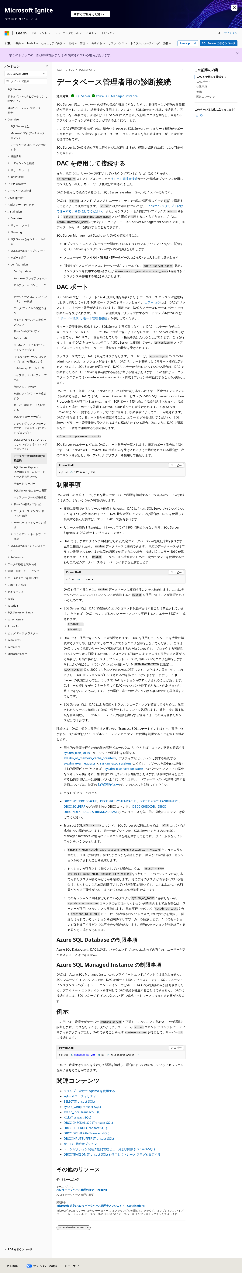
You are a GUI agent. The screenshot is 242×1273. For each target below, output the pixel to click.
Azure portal (188, 43)
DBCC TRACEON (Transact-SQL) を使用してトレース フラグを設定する (112, 1154)
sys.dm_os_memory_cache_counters (90, 758)
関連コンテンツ (205, 96)
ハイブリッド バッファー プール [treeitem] (30, 377)
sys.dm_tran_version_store (124, 769)
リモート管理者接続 (124, 179)
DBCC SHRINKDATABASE (100, 812)
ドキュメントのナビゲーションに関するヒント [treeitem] (27, 99)
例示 (199, 91)
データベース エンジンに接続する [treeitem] (28, 147)
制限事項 (201, 86)
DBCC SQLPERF (74, 806)
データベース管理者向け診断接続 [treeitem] (29, 458)
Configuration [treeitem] (22, 271)
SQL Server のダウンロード (218, 43)
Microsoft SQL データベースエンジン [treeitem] (28, 135)
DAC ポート (203, 81)
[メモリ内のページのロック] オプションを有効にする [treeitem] (30, 359)
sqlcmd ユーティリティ (80, 1096)
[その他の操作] (182, 70)
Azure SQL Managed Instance (116, 96)
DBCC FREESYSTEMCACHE (118, 801)
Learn (60, 69)
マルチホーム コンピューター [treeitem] (30, 287)
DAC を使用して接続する (211, 76)
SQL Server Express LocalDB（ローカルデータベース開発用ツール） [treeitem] (29, 472)
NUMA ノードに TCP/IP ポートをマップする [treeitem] (29, 347)
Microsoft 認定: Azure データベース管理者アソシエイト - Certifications (101, 1205)
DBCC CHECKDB (143, 806)
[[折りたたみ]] (47, 66)
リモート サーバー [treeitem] (25, 483)
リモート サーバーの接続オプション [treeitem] (30, 322)
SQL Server (85, 69)
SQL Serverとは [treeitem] (20, 126)
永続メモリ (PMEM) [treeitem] (25, 386)
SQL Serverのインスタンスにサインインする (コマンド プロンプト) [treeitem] (30, 444)
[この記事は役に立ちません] (201, 115)
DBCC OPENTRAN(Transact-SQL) (86, 1133)
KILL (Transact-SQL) (77, 1117)
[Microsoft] (7, 33)
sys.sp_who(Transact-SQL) (82, 1107)
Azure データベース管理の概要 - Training (82, 1189)
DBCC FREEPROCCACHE (80, 801)
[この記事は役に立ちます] (197, 115)
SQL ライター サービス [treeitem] (27, 416)
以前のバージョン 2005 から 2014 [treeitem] (25, 110)
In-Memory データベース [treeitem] (29, 368)
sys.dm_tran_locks (77, 753)
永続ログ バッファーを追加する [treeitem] (30, 396)
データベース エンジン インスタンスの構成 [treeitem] (30, 299)
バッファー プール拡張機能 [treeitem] (30, 497)
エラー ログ (152, 302)
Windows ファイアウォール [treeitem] (30, 278)
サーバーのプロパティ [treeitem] (27, 331)
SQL (71, 69)
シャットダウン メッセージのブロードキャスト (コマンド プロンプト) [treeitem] (30, 428)
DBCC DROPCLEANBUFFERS (159, 801)
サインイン (230, 33)
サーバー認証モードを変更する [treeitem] (29, 407)
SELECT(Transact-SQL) (79, 1101)
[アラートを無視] (234, 8)
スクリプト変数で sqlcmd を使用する (89, 1091)
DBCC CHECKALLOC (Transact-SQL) (88, 1123)
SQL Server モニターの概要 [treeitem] (30, 490)
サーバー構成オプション (80, 1144)
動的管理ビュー (108, 784)
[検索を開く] (219, 33)
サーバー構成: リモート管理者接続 (83, 318)
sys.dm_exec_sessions (115, 763)
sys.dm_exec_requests (79, 763)
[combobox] (26, 74)
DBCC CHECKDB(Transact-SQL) (85, 1128)
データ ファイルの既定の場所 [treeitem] (30, 310)
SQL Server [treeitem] (14, 89)
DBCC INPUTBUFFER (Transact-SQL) (89, 1138)
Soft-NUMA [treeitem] (21, 338)
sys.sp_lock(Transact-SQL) (82, 1112)
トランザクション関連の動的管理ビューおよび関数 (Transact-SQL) (109, 1149)
